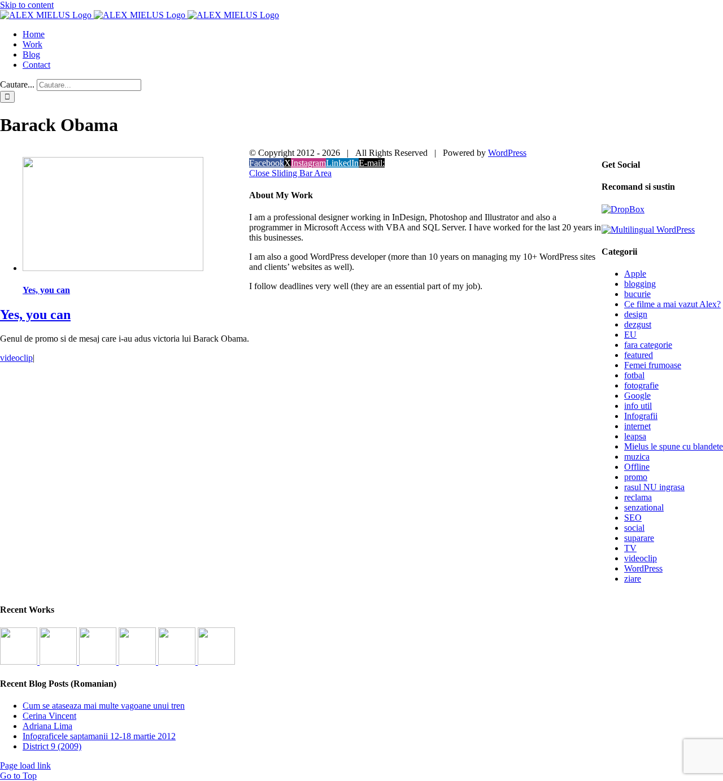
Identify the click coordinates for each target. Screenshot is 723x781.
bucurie (637, 294)
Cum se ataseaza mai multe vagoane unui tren (104, 705)
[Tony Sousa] (20, 661)
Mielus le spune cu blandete (673, 446)
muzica (637, 456)
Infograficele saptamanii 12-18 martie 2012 (99, 736)
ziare (632, 578)
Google (637, 395)
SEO (633, 517)
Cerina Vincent (49, 716)
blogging (640, 284)
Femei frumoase (652, 365)
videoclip (16, 358)
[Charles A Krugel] (178, 661)
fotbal (634, 375)
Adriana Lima (47, 726)
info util (638, 406)
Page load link (25, 765)
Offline (637, 467)
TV (630, 548)
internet (637, 426)
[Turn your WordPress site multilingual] (648, 229)
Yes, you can (46, 290)
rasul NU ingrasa (654, 487)
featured (638, 355)
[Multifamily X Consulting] (59, 661)
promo (635, 477)
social (634, 528)
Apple (635, 273)
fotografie (641, 385)
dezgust (637, 324)
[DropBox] (623, 209)
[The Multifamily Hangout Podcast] (99, 661)
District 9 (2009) (52, 746)
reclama (638, 497)
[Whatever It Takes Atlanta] (138, 661)
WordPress (643, 568)
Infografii (640, 416)
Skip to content (27, 5)
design (635, 314)
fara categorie (648, 345)
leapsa (635, 436)
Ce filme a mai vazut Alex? (672, 304)
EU (630, 334)
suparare (639, 538)
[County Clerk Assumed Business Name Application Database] (216, 661)
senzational (644, 507)
